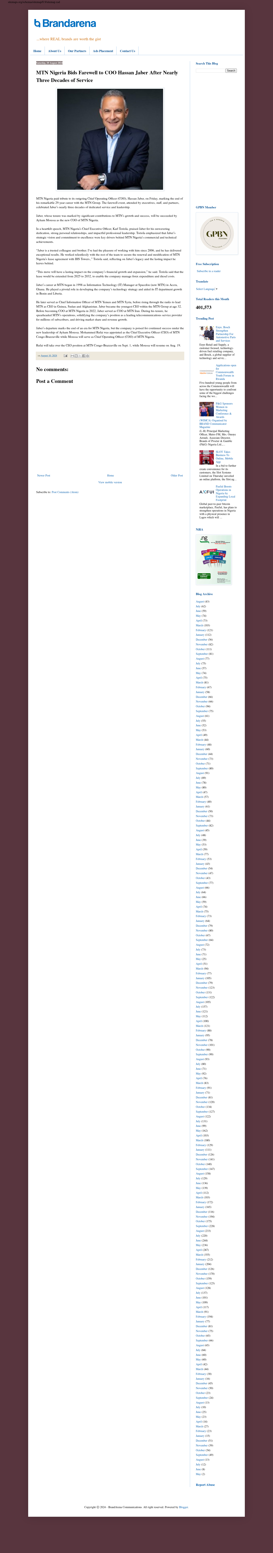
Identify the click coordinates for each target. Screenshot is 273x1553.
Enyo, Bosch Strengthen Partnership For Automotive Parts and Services (226, 333)
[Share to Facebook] (84, 356)
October (200, 649)
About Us (54, 50)
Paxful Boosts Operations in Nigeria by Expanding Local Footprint (225, 493)
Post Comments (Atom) (65, 492)
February (201, 630)
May (198, 616)
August (200, 601)
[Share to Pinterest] (88, 356)
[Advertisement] (216, 139)
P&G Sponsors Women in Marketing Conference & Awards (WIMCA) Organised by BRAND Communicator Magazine (216, 415)
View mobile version (110, 482)
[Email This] (72, 356)
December (201, 639)
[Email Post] (65, 355)
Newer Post (43, 475)
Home (37, 50)
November (202, 644)
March (199, 625)
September (202, 654)
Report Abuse (205, 1484)
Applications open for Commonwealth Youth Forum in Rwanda (226, 371)
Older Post (177, 475)
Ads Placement (103, 50)
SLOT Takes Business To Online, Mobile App (224, 457)
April (199, 620)
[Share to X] (80, 356)
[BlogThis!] (76, 356)
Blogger (183, 1507)
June (198, 611)
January (200, 635)
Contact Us (127, 50)
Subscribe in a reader (209, 271)
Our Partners (77, 50)
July (198, 606)
